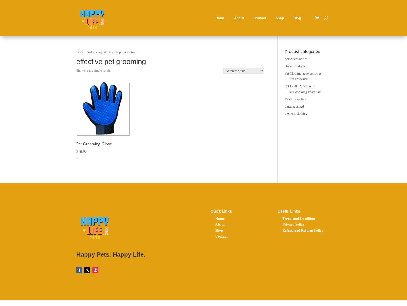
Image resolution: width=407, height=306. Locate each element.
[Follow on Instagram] (95, 270)
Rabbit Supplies (295, 99)
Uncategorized (294, 106)
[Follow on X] (87, 270)
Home (220, 18)
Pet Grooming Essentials (304, 91)
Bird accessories (298, 78)
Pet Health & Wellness (300, 86)
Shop (280, 18)
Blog (297, 18)
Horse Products (295, 66)
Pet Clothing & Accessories (303, 73)
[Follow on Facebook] (79, 270)
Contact (259, 18)
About (239, 18)
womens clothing (296, 113)
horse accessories (296, 58)
